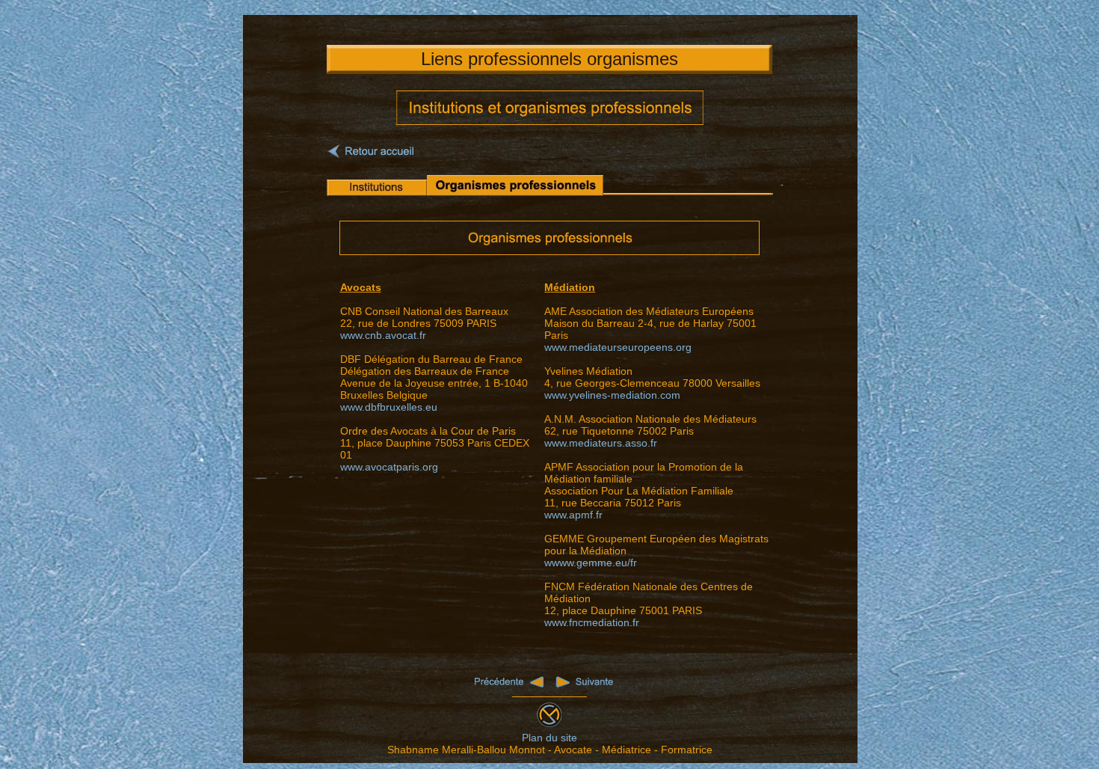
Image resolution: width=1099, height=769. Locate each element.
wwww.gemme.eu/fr (590, 563)
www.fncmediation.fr (591, 622)
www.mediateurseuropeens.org (618, 347)
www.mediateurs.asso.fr (600, 443)
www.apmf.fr (573, 515)
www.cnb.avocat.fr (383, 335)
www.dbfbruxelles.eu (388, 407)
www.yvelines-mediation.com (612, 395)
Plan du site (549, 738)
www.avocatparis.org (389, 467)
